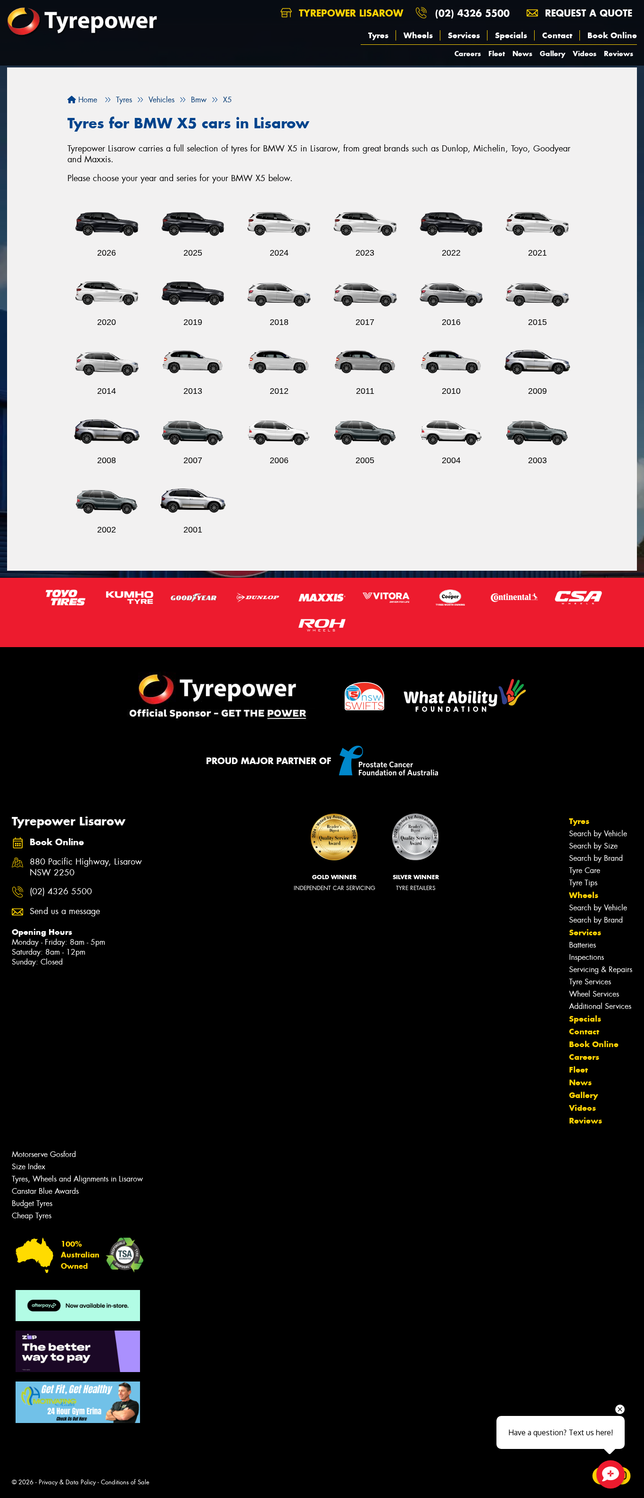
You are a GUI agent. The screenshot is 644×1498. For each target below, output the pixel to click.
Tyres (378, 35)
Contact (557, 35)
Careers (467, 53)
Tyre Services (590, 982)
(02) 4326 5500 (472, 13)
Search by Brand (596, 858)
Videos (584, 53)
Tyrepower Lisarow (349, 13)
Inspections (586, 957)
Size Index (28, 1167)
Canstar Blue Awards (45, 1191)
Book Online (612, 35)
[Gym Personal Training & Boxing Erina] (78, 1402)
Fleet (496, 53)
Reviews (618, 53)
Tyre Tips (583, 883)
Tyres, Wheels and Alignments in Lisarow (77, 1179)
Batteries (582, 945)
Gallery (552, 53)
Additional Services (600, 1006)
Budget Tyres (32, 1203)
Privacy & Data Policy (67, 1482)
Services (464, 35)
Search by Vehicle (598, 834)
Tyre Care (584, 870)
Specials (511, 35)
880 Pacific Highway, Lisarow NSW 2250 (86, 867)
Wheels (418, 35)
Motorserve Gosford (44, 1154)
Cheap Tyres (31, 1216)
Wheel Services (594, 994)
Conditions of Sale (125, 1482)
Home (86, 100)
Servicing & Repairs (600, 969)
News (522, 53)
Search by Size (593, 846)
